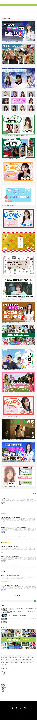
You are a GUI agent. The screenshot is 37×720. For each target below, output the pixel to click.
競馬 (9, 662)
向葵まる (23, 659)
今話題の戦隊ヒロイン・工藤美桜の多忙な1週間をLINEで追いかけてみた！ (12, 486)
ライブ (32, 657)
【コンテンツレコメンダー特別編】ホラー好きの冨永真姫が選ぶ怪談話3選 (12, 41)
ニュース (16, 657)
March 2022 (2, 693)
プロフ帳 (20, 657)
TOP (4, 2)
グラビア (2, 657)
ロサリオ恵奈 (8, 659)
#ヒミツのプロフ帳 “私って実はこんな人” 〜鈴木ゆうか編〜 (9, 585)
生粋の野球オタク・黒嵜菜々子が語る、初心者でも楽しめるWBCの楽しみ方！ (18, 621)
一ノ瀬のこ (13, 659)
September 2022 (3, 687)
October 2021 (3, 699)
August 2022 (3, 688)
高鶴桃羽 (2, 664)
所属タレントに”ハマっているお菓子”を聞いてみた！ (9, 205)
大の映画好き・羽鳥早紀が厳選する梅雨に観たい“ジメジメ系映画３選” (11, 498)
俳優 (16, 659)
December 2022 (3, 684)
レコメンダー (3, 659)
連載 (4, 532)
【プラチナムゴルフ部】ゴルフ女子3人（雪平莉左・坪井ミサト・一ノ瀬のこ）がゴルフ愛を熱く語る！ (15, 392)
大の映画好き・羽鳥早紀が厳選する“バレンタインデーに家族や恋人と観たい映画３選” (13, 527)
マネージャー (2, 542)
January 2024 (3, 671)
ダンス (10, 657)
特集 (1, 513)
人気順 (35, 493)
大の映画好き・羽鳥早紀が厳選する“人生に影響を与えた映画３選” (10, 517)
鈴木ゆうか (23, 662)
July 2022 (2, 689)
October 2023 (3, 674)
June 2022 (2, 690)
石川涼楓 (2, 662)
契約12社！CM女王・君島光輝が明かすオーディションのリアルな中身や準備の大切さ (13, 507)
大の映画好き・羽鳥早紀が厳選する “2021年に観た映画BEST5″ (10, 556)
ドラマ (13, 657)
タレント (6, 657)
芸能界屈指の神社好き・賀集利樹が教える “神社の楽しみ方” (10, 546)
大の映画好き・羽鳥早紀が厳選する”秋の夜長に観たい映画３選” (10, 322)
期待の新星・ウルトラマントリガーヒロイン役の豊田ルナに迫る (10, 575)
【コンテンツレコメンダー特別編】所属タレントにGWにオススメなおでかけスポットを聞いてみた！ (15, 158)
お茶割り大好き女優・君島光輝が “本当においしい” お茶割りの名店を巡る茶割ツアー (13, 439)
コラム (2, 503)
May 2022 (2, 691)
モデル (29, 657)
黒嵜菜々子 (6, 664)
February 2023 (3, 682)
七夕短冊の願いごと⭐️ (5, 88)
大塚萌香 (31, 659)
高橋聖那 (31, 662)
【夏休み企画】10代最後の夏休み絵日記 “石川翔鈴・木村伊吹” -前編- (11, 369)
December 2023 (3, 672)
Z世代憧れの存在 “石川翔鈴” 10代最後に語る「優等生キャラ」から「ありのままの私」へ (13, 299)
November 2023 (3, 673)
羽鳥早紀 (12, 662)
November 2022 (3, 685)
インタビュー (9, 542)
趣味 (19, 662)
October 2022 (3, 686)
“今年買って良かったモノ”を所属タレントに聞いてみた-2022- (10, 275)
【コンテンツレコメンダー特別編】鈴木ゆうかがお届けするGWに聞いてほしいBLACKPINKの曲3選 (15, 135)
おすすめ (4, 513)
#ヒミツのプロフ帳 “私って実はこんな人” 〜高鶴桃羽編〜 (9, 416)
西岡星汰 (16, 662)
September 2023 (3, 675)
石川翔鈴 (6, 662)
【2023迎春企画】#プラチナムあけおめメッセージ (8, 252)
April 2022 (2, 692)
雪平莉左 (27, 662)
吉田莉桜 (19, 659)
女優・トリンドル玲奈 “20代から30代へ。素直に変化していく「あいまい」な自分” (13, 536)
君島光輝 (27, 659)
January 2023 (3, 683)
